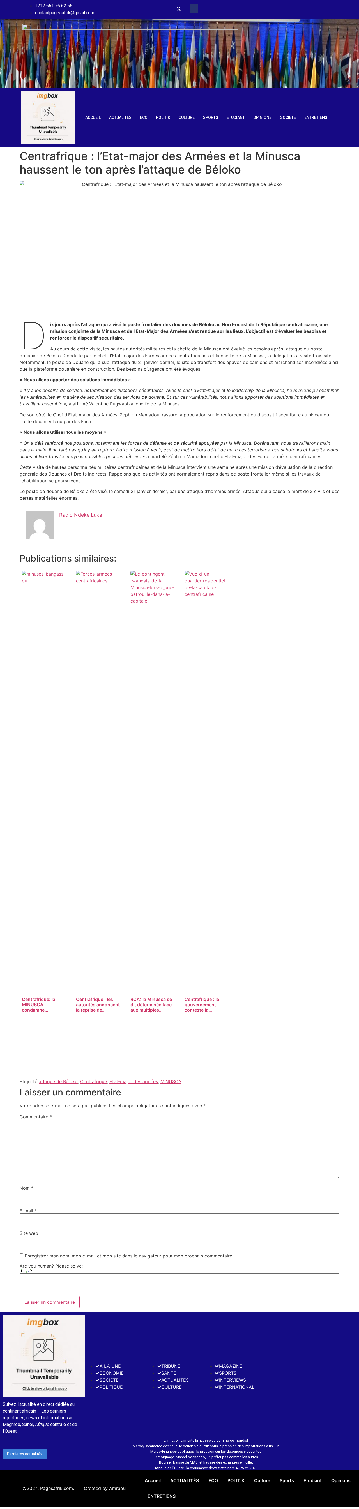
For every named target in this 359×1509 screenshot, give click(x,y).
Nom (26, 1188)
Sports (210, 117)
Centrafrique (93, 1081)
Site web (29, 1233)
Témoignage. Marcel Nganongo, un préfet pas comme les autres (206, 1457)
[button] (194, 8)
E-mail (28, 1210)
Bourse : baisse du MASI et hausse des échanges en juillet (206, 1462)
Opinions (262, 117)
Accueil (93, 117)
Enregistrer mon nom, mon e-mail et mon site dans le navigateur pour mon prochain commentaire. (129, 1256)
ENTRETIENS (315, 117)
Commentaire (36, 1117)
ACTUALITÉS (120, 117)
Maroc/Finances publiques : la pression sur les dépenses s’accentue (205, 1451)
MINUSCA (170, 1081)
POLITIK (163, 117)
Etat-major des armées (133, 1081)
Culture (187, 117)
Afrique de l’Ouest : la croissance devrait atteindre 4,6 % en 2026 (206, 1468)
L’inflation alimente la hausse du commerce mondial (206, 1440)
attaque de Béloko (58, 1081)
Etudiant (236, 117)
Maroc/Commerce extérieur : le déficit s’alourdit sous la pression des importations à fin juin (206, 1446)
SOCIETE (288, 117)
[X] (178, 9)
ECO (144, 117)
